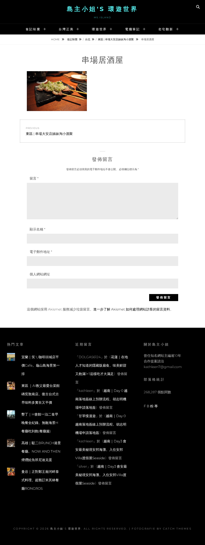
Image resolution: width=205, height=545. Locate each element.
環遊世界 (99, 29)
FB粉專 (151, 406)
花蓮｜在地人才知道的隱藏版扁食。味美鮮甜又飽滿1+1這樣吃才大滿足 (101, 365)
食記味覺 (33, 29)
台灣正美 (66, 29)
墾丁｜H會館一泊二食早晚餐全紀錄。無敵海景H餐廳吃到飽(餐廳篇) (39, 422)
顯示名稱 (37, 229)
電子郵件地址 (41, 252)
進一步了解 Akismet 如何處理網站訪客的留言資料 (131, 309)
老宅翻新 (165, 29)
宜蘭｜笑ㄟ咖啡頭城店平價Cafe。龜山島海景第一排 (40, 365)
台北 (87, 39)
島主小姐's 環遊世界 (102, 9)
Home (55, 39)
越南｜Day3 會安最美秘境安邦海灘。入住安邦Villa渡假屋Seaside (100, 449)
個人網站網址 (40, 274)
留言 (34, 178)
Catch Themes (177, 528)
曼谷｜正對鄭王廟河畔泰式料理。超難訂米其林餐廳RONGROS (40, 480)
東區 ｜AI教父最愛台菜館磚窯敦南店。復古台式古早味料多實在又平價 (40, 394)
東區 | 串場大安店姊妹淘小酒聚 (116, 39)
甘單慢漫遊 (87, 416)
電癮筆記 (132, 29)
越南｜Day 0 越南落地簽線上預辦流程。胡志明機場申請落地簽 (101, 399)
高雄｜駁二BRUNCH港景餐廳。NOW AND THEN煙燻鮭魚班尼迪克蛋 (41, 451)
